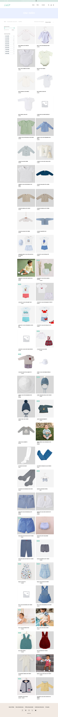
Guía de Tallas (11, 707)
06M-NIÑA (7, 45)
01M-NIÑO (7, 36)
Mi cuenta (47, 707)
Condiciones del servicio (39, 707)
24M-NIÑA (7, 53)
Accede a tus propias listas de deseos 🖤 (29, 0)
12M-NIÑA (7, 49)
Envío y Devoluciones (19, 707)
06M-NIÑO (7, 43)
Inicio (5, 21)
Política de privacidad (29, 707)
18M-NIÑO (7, 51)
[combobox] (49, 22)
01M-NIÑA (7, 38)
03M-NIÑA (7, 41)
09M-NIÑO (7, 47)
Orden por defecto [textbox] (48, 22)
